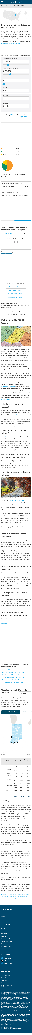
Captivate (3, 831)
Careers (3, 812)
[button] (20, 618)
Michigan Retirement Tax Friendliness (13, 568)
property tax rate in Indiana (17, 430)
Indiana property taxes (14, 219)
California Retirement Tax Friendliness (13, 573)
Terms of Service (5, 871)
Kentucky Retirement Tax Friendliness (13, 565)
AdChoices (4, 876)
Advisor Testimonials (6, 837)
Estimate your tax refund (15, 226)
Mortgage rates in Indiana (15, 223)
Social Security (5, 366)
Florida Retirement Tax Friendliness (12, 578)
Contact (3, 809)
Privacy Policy (4, 873)
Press (2, 839)
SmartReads (4, 829)
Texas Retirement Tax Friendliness (12, 575)
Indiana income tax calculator (17, 216)
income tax (15, 344)
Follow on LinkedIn (9, 859)
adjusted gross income (24, 478)
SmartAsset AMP (5, 834)
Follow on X (7, 856)
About (2, 826)
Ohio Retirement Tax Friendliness (12, 570)
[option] (10, 608)
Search (3, 824)
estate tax (4, 552)
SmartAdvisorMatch (6, 842)
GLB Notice (4, 878)
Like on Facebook (8, 854)
